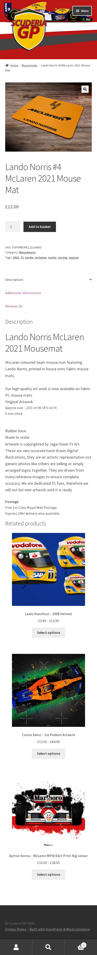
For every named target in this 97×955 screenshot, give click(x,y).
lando (29, 257)
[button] (85, 89)
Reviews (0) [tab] (14, 306)
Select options (48, 632)
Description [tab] (14, 279)
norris (52, 257)
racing (62, 257)
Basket (75, 943)
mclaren (40, 257)
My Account (16, 947)
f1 (22, 257)
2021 (16, 257)
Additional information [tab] (23, 293)
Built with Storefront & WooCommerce (60, 929)
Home (14, 65)
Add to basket (40, 226)
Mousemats (29, 65)
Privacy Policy (15, 929)
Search (48, 947)
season (74, 257)
